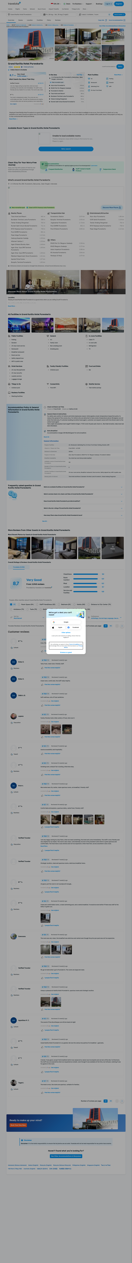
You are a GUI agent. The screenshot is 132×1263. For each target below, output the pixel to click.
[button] (66, 632)
